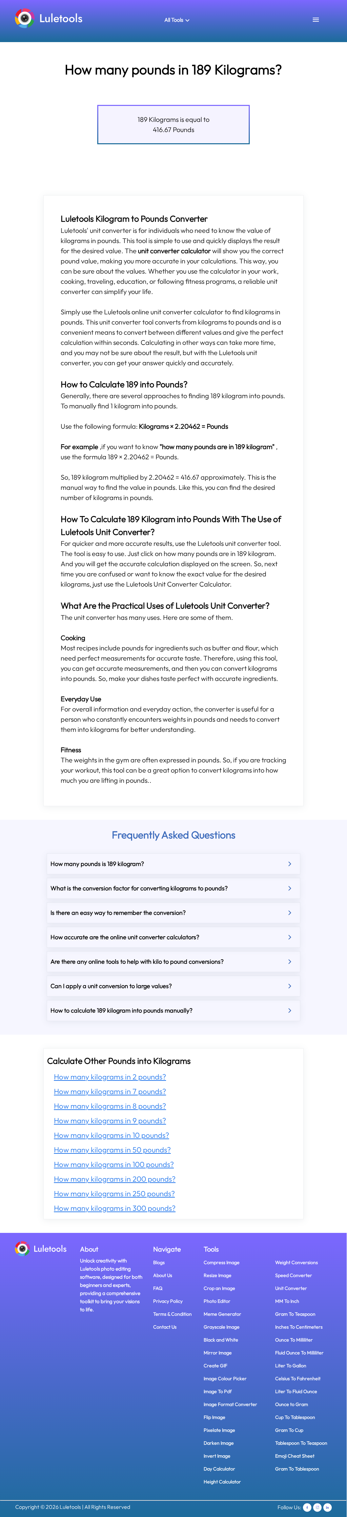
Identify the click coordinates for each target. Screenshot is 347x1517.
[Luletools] (49, 17)
